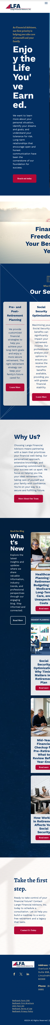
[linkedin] (28, 974)
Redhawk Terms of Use (22, 1009)
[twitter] (21, 974)
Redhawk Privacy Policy (22, 1011)
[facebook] (14, 974)
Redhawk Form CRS (21, 1000)
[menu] (46, 3)
